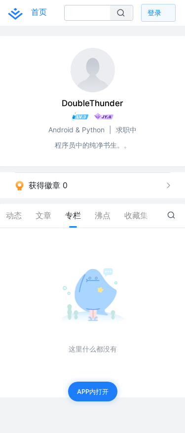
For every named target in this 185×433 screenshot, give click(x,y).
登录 (154, 12)
